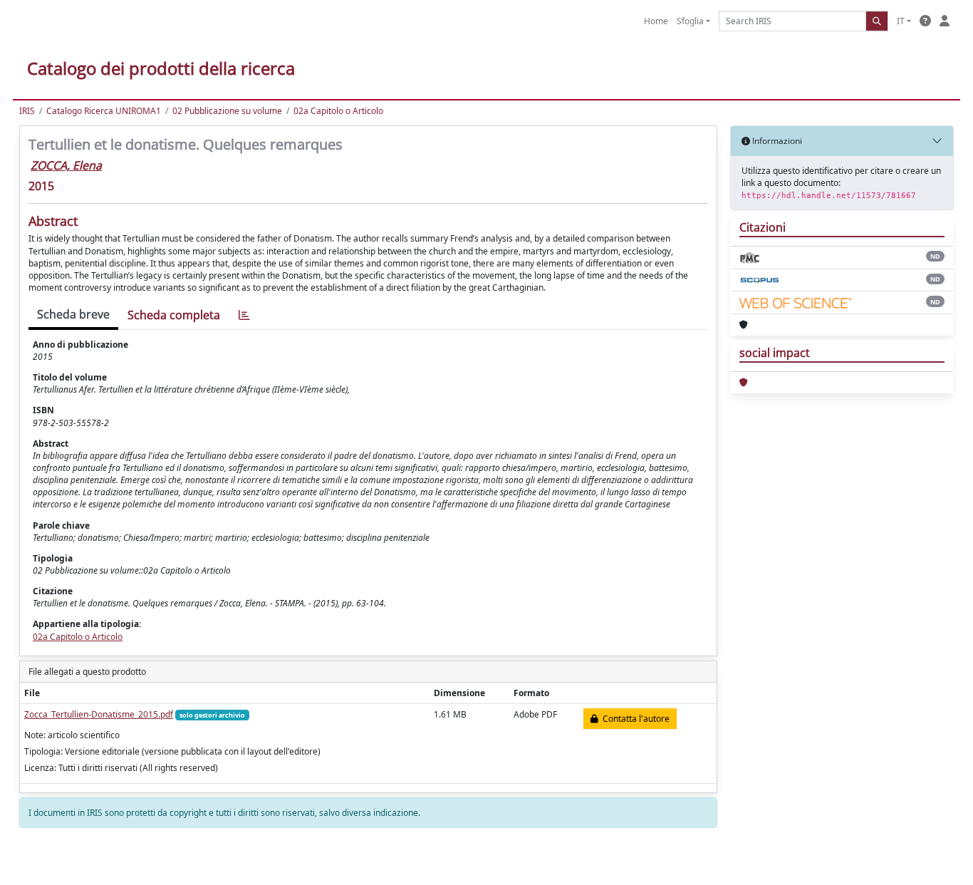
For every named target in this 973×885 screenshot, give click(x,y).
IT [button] (901, 21)
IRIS (27, 111)
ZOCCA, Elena (66, 165)
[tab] (244, 315)
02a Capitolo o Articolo (338, 111)
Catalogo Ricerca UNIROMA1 (103, 111)
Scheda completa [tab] (174, 315)
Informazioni (776, 141)
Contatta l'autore (634, 719)
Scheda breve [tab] (73, 314)
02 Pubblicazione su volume (227, 111)
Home (656, 21)
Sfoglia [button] (690, 21)
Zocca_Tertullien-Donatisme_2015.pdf (98, 714)
